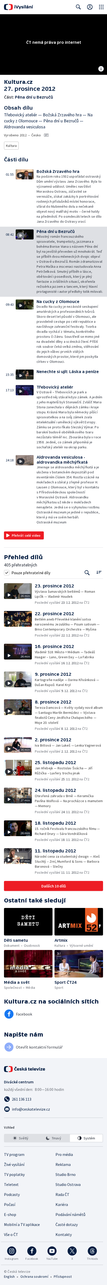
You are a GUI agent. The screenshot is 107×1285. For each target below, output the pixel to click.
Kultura (11, 145)
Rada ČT (62, 1194)
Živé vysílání (14, 1164)
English (9, 1276)
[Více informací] (101, 69)
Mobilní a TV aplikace (22, 1224)
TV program (14, 1154)
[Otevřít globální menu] (101, 7)
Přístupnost (63, 1276)
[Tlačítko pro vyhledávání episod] (87, 572)
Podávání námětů (70, 1214)
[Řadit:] (99, 572)
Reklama (63, 1164)
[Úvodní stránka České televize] (25, 1069)
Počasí (9, 1204)
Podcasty (12, 1194)
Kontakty (63, 1234)
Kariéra (61, 1204)
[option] (20, 1138)
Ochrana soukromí (34, 1276)
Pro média (64, 1154)
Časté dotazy (66, 1224)
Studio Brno (65, 1174)
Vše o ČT (11, 1234)
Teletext (11, 1184)
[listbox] (53, 1138)
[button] (26, 196)
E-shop (10, 1214)
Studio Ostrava (68, 1184)
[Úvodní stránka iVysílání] (18, 7)
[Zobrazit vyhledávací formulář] (78, 7)
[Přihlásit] (90, 7)
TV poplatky (14, 1174)
